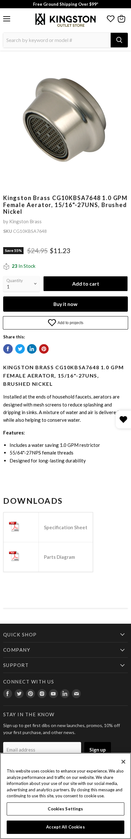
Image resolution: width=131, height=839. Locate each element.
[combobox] (57, 40)
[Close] (123, 762)
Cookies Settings (65, 808)
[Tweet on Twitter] (20, 349)
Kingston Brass (25, 221)
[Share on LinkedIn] (32, 349)
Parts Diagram (59, 557)
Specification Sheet (65, 527)
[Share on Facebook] (8, 349)
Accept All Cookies (65, 826)
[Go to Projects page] (110, 19)
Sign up (97, 749)
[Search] (119, 40)
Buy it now (65, 304)
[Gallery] (65, 119)
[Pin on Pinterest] (44, 349)
